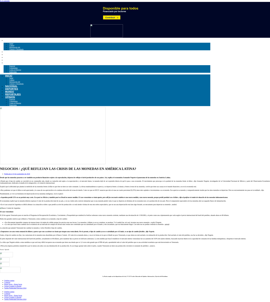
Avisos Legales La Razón (12, 286)
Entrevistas (13, 72)
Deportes (10, 54)
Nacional (10, 51)
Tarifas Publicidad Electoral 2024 (15, 288)
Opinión (8, 62)
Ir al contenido (5, 1)
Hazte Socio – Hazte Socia (13, 284)
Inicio (7, 40)
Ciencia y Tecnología (16, 49)
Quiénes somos (9, 280)
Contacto (7, 282)
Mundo (8, 57)
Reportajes (11, 60)
